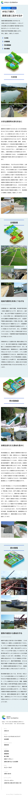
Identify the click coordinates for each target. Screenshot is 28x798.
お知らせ (6, 731)
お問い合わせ (7, 774)
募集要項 (6, 754)
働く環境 (6, 756)
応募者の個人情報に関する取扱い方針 (12, 783)
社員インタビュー (8, 759)
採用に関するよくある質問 (11, 762)
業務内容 (6, 745)
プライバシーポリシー (9, 780)
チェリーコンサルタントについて (12, 736)
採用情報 (6, 751)
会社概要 (6, 739)
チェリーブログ (8, 767)
